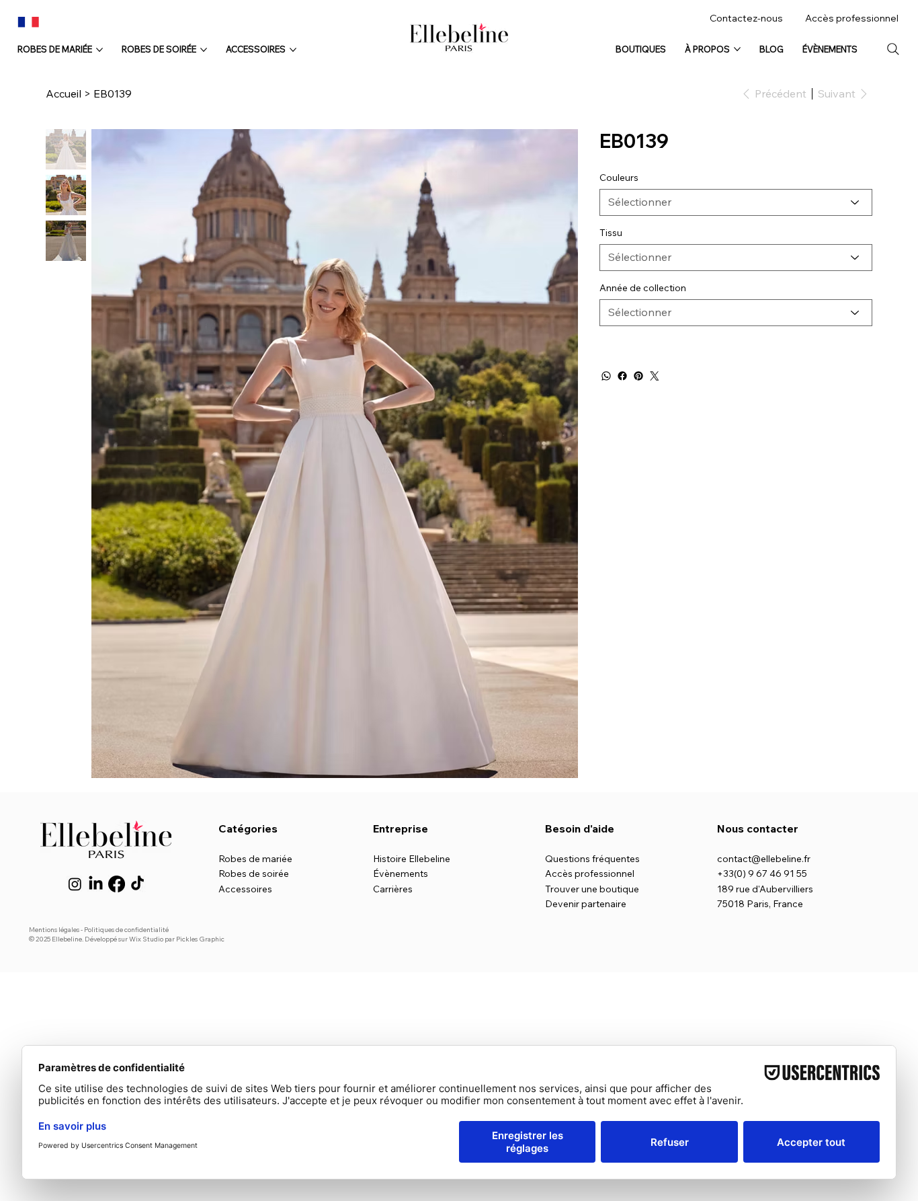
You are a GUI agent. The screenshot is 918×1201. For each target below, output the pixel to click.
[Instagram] (75, 884)
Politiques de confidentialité (126, 929)
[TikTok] (137, 884)
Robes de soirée (253, 873)
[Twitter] (654, 376)
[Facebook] (622, 376)
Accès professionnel (852, 18)
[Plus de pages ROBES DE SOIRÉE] (203, 49)
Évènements (400, 873)
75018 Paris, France (760, 904)
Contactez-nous (746, 18)
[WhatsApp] (606, 376)
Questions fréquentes (592, 859)
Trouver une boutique (592, 889)
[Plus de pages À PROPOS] (737, 49)
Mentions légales (54, 929)
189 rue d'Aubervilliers (765, 889)
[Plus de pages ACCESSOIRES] (293, 49)
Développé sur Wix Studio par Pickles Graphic (154, 939)
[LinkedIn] (95, 884)
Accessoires (245, 889)
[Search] (893, 49)
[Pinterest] (638, 376)
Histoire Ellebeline (411, 859)
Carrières (393, 889)
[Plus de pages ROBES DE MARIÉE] (99, 49)
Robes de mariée (255, 859)
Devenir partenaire (585, 904)
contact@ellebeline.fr (763, 859)
